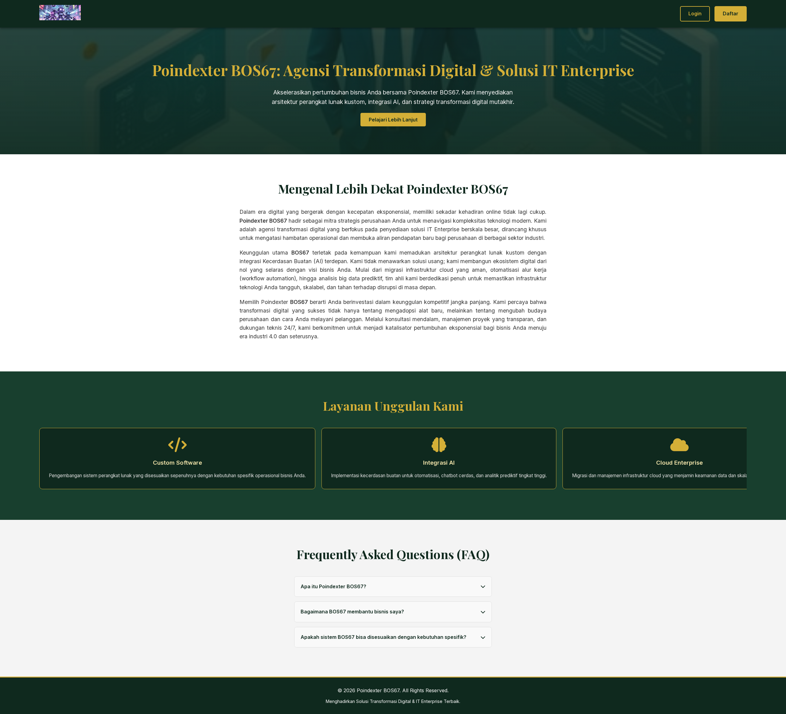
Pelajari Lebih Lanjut (393, 120)
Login (695, 13)
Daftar (730, 13)
